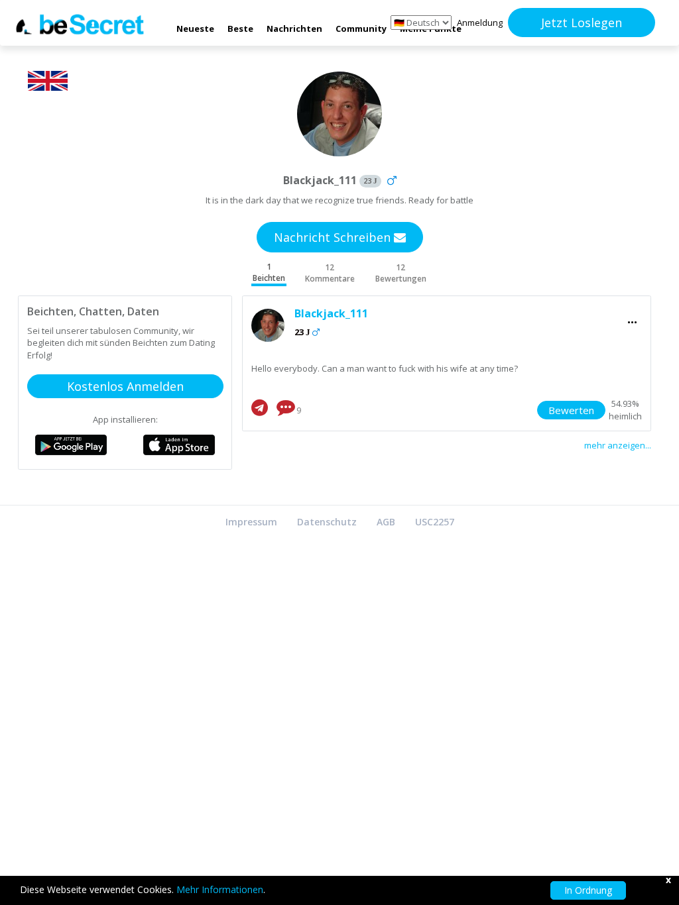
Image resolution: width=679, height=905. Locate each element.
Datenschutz (327, 521)
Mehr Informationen (219, 889)
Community (361, 28)
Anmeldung (480, 22)
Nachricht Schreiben (334, 237)
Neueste (195, 28)
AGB (386, 521)
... (632, 318)
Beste (240, 28)
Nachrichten (294, 28)
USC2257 (434, 521)
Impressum (251, 521)
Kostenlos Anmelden (125, 386)
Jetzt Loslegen (581, 22)
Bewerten (571, 410)
